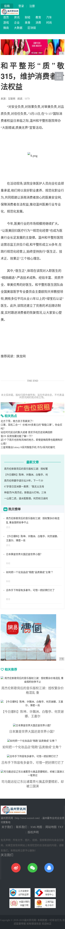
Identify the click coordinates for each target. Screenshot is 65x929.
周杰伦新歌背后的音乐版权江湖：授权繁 (26, 468)
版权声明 (33, 832)
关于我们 (7, 827)
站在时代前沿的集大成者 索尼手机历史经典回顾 (26, 432)
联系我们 (21, 827)
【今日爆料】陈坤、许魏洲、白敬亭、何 (26, 474)
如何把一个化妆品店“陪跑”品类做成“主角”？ (30, 572)
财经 (27, 17)
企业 (17, 22)
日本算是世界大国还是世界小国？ (24, 554)
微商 (6, 27)
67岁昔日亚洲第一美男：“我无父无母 (24, 486)
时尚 (49, 22)
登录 (21, 6)
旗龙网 (21, 356)
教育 (38, 17)
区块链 (32, 27)
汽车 (49, 17)
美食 (27, 22)
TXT (60, 827)
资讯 (17, 17)
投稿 (7, 6)
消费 (38, 22)
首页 (6, 17)
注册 (32, 6)
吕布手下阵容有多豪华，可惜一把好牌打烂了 (30, 590)
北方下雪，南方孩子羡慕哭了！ (18, 421)
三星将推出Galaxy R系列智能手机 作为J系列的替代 (28, 447)
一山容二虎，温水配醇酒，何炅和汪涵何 (26, 498)
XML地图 (36, 827)
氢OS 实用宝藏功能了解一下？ (17, 436)
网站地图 (51, 827)
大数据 (18, 27)
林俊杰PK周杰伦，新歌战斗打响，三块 (25, 492)
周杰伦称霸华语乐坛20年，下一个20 (23, 480)
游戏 (6, 22)
